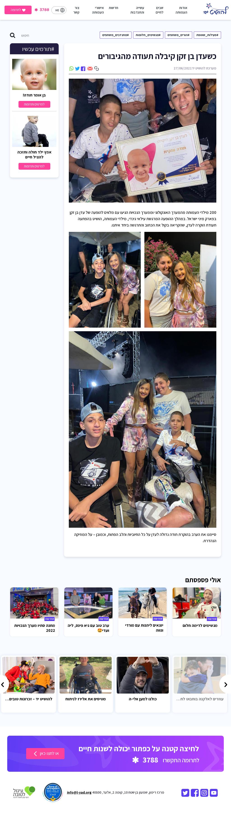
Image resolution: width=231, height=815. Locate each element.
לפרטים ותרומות (34, 104)
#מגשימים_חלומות (148, 35)
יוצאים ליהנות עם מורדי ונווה (144, 628)
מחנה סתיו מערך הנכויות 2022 (34, 628)
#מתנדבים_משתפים (115, 35)
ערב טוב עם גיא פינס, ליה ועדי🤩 (88, 628)
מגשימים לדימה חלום (200, 625)
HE (57, 10)
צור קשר (76, 10)
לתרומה (16, 9)
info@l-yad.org (79, 792)
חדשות (113, 7)
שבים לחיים (159, 10)
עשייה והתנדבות (137, 10)
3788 (44, 10)
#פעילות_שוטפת (207, 35)
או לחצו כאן (49, 753)
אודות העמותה (181, 10)
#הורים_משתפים (178, 35)
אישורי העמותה (98, 10)
